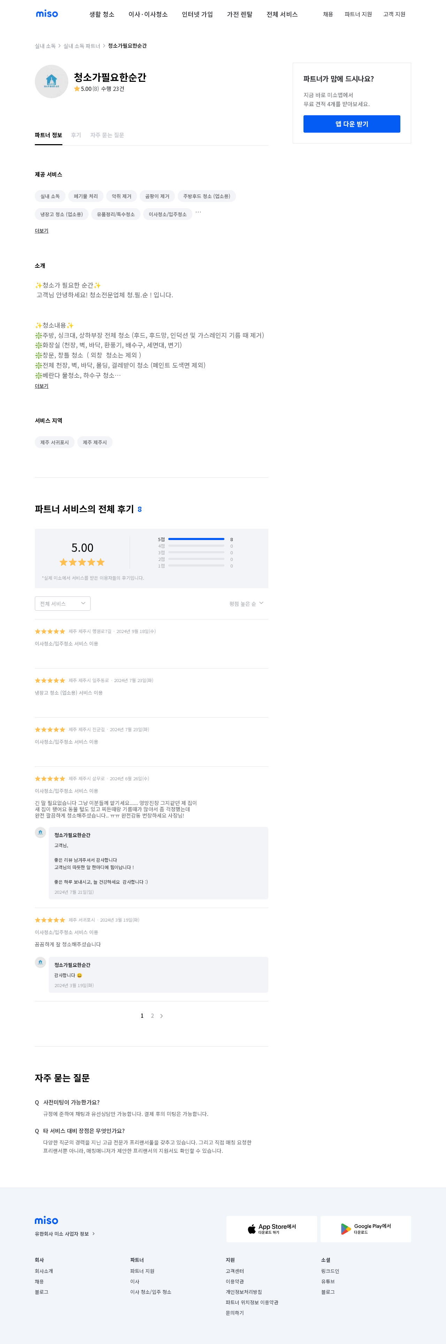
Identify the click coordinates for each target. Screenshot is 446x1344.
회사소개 (44, 1270)
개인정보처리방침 (244, 1291)
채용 (328, 14)
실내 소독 (45, 45)
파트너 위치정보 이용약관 (252, 1302)
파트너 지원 (358, 14)
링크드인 (330, 1270)
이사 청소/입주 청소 (150, 1291)
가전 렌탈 (240, 13)
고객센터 (235, 1270)
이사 (134, 1281)
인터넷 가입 (197, 13)
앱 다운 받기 (352, 123)
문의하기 (235, 1312)
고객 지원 (394, 14)
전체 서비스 (282, 13)
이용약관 (235, 1281)
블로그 (41, 1291)
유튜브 (328, 1281)
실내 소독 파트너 (81, 45)
